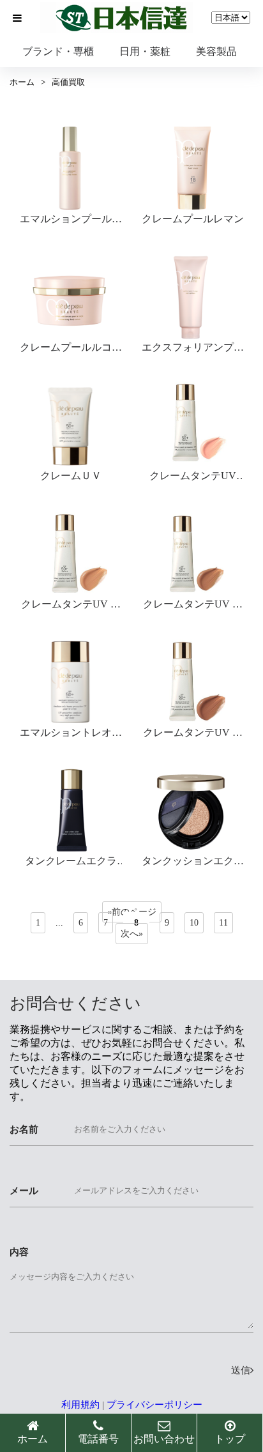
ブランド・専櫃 (58, 51)
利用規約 (80, 1405)
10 (194, 923)
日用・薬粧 (144, 51)
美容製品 (216, 51)
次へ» (132, 933)
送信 (240, 1370)
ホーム (22, 82)
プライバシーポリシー (154, 1405)
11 (223, 923)
